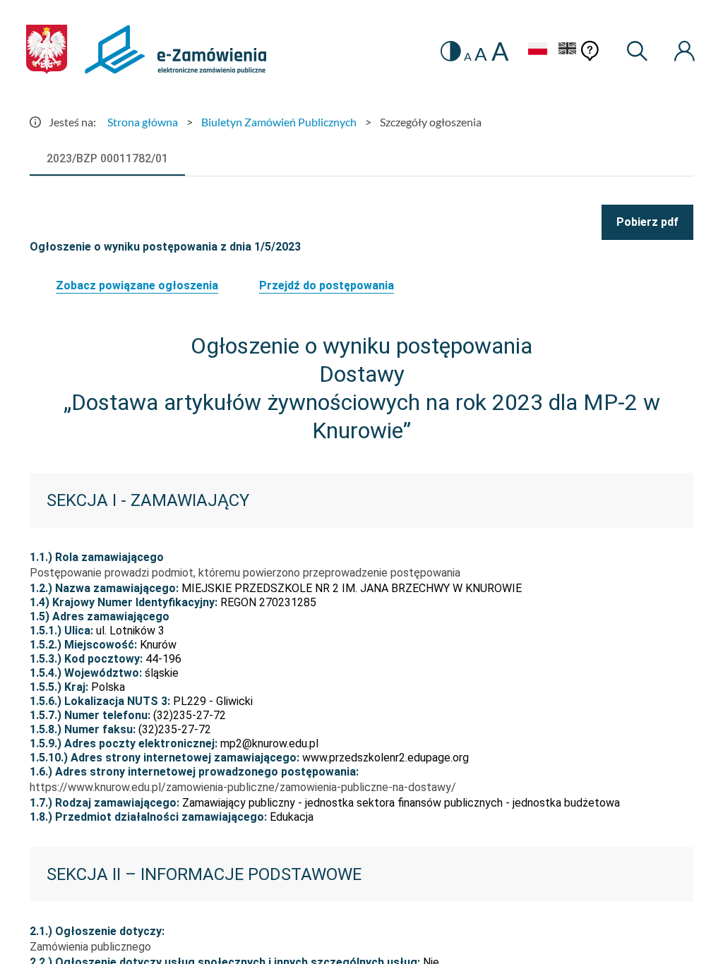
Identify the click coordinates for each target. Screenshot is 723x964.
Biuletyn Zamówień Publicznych (279, 121)
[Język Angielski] (567, 50)
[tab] (107, 159)
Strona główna (142, 121)
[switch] (450, 51)
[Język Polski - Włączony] (537, 50)
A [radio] (468, 56)
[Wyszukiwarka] (638, 51)
